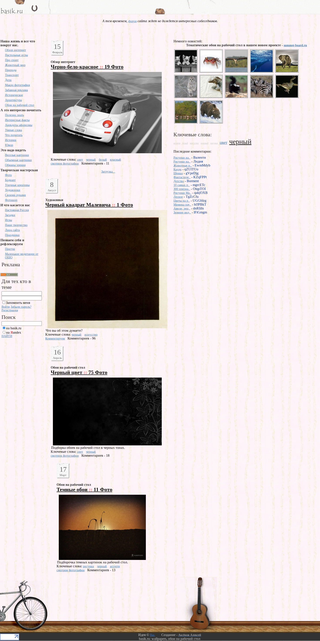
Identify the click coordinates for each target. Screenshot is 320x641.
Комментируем (55, 338)
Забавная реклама (16, 90)
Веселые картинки (17, 155)
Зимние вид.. (182, 212)
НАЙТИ (7, 336)
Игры (8, 220)
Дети (8, 80)
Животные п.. (182, 165)
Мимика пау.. (182, 204)
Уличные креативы (17, 185)
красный (115, 159)
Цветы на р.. (181, 200)
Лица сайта (12, 230)
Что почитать (13, 135)
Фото (8, 175)
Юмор (9, 145)
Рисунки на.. (181, 157)
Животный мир (15, 65)
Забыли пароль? (21, 306)
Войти (6, 306)
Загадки (10, 215)
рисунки (88, 566)
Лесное (178, 196)
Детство (178, 181)
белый (103, 159)
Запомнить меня (18, 303)
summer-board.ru (295, 45)
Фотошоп (11, 200)
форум (132, 21)
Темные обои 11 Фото (84, 489)
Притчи (10, 249)
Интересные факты (17, 120)
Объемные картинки (18, 160)
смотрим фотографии (65, 163)
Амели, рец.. (181, 208)
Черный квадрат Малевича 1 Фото (89, 205)
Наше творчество (16, 225)
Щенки (178, 173)
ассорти (115, 566)
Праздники (12, 235)
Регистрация (10, 310)
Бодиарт (10, 180)
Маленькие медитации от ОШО (21, 255)
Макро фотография (17, 85)
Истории (10, 140)
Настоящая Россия (17, 210)
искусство (91, 334)
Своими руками (15, 195)
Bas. (152, 635)
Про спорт (12, 60)
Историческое (14, 95)
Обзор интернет (15, 50)
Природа (10, 70)
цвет (80, 159)
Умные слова (13, 130)
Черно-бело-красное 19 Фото (87, 67)
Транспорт (12, 75)
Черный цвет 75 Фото (79, 372)
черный (91, 159)
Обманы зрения (15, 165)
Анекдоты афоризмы (18, 125)
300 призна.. (181, 189)
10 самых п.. (181, 185)
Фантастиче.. (181, 177)
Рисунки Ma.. (182, 193)
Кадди (177, 169)
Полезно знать (14, 115)
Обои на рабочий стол (19, 105)
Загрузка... (108, 171)
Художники (12, 190)
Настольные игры (16, 55)
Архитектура (13, 100)
